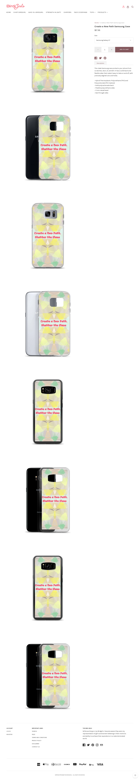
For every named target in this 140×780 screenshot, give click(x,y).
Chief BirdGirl (19, 12)
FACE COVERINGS (80, 12)
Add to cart (124, 49)
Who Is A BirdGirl (35, 12)
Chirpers (67, 12)
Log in (8, 731)
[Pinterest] (92, 745)
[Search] (132, 7)
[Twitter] (88, 745)
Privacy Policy (36, 740)
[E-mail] (101, 745)
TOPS (92, 12)
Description (100, 63)
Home (8, 12)
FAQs (33, 734)
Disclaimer (35, 744)
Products (102, 12)
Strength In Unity (53, 12)
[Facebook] (84, 745)
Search (34, 731)
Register (9, 734)
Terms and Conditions (39, 737)
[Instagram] (97, 745)
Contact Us (36, 747)
